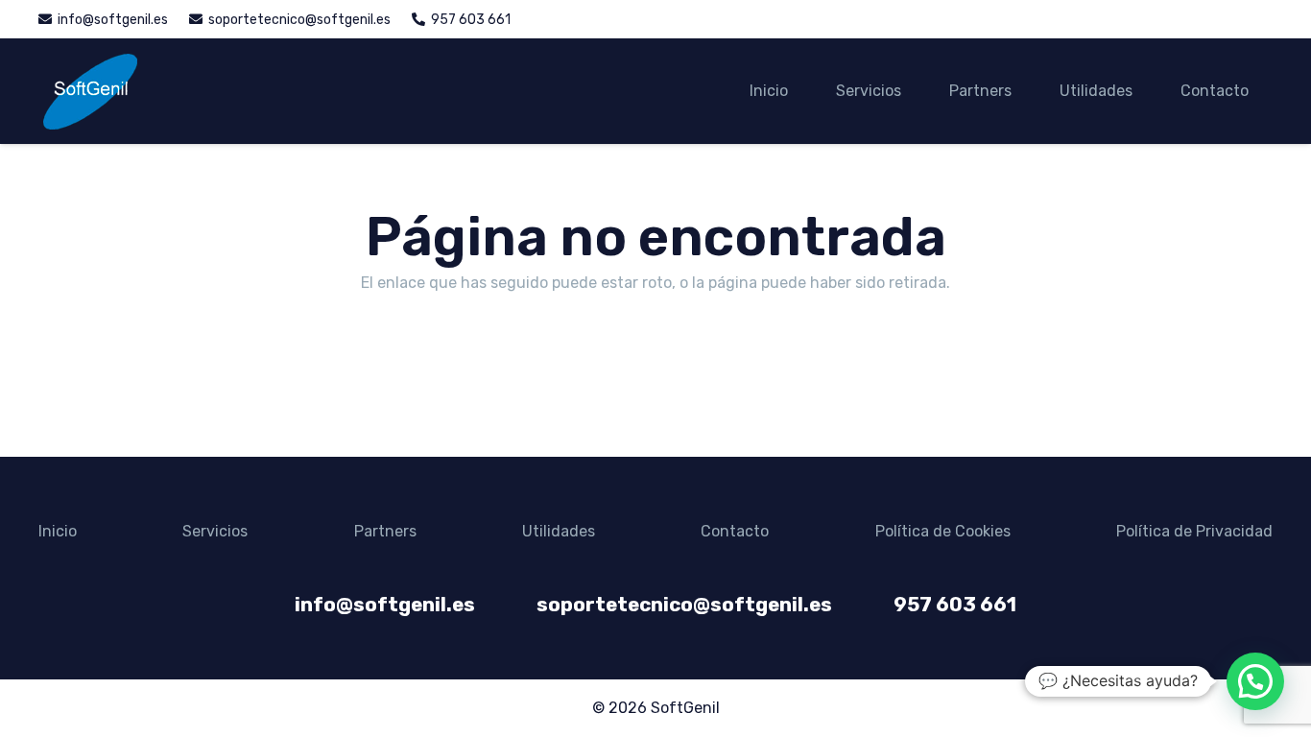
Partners (385, 531)
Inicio (57, 531)
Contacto (735, 531)
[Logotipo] (89, 91)
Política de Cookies (943, 531)
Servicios (215, 531)
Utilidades (558, 531)
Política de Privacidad (1194, 531)
